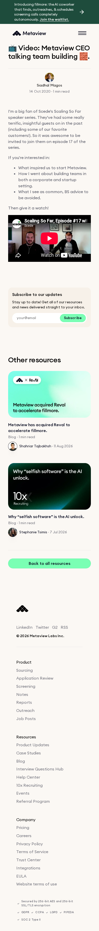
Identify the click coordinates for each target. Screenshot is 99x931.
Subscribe (73, 318)
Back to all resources (49, 563)
